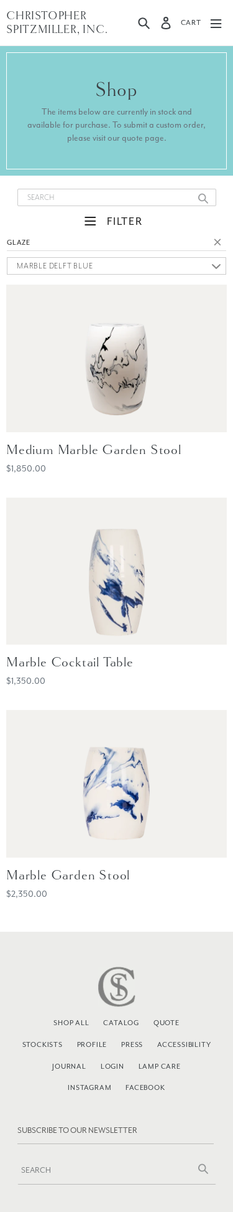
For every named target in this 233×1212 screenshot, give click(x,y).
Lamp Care (160, 1066)
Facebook (145, 1087)
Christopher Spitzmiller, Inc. (57, 22)
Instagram (89, 1087)
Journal (69, 1066)
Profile (92, 1044)
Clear (220, 244)
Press (132, 1044)
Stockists (42, 1044)
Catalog (121, 1022)
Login (112, 1066)
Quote (166, 1022)
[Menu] (216, 22)
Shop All (71, 1022)
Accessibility (184, 1044)
